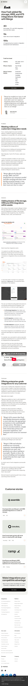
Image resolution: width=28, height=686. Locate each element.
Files (16, 80)
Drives (16, 84)
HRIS (16, 69)
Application (18, 77)
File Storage (18, 65)
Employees (18, 71)
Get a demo (14, 88)
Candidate (17, 75)
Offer (16, 79)
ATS (16, 67)
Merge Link (10, 281)
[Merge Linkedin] (2, 670)
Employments (18, 73)
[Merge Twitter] (5, 670)
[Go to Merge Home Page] (4, 1)
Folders (17, 82)
